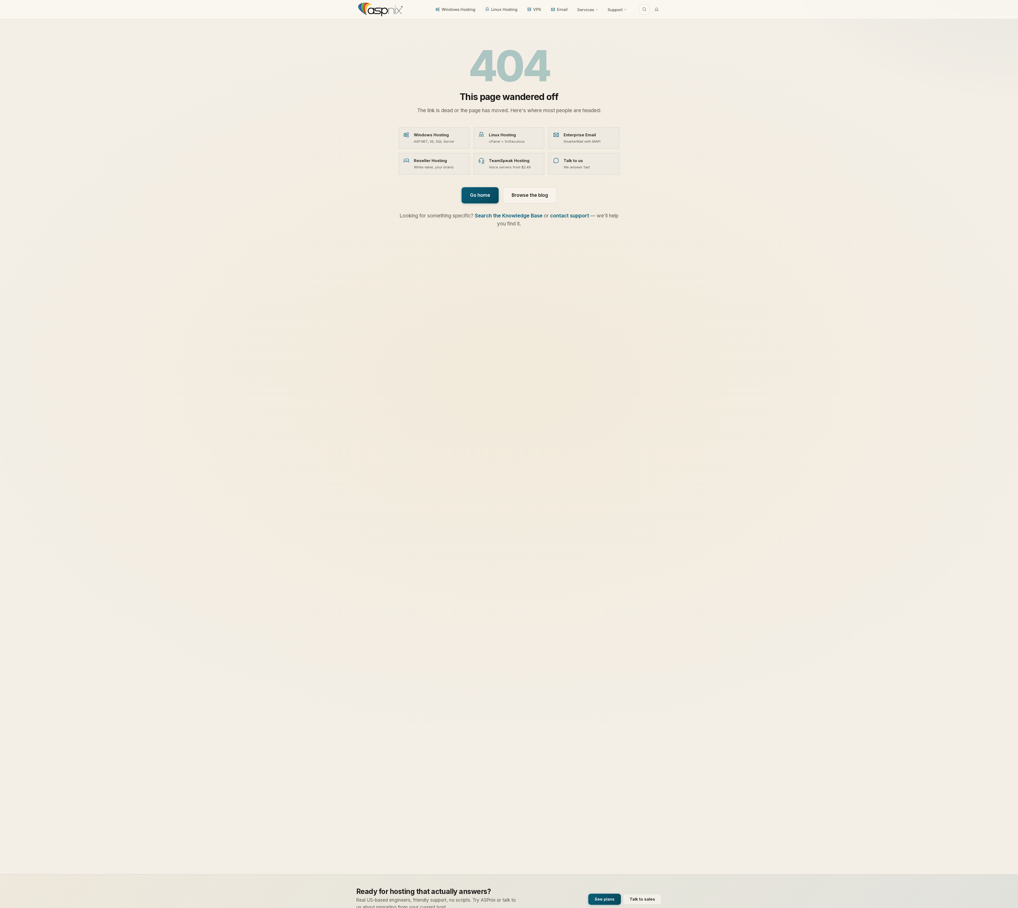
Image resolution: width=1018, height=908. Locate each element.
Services (585, 9)
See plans (605, 899)
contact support (569, 216)
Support (615, 9)
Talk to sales (642, 899)
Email (562, 9)
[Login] (657, 10)
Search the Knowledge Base (508, 216)
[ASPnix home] (379, 9)
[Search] (644, 10)
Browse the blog (530, 195)
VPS (537, 9)
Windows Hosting (458, 9)
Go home (480, 195)
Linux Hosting (504, 9)
